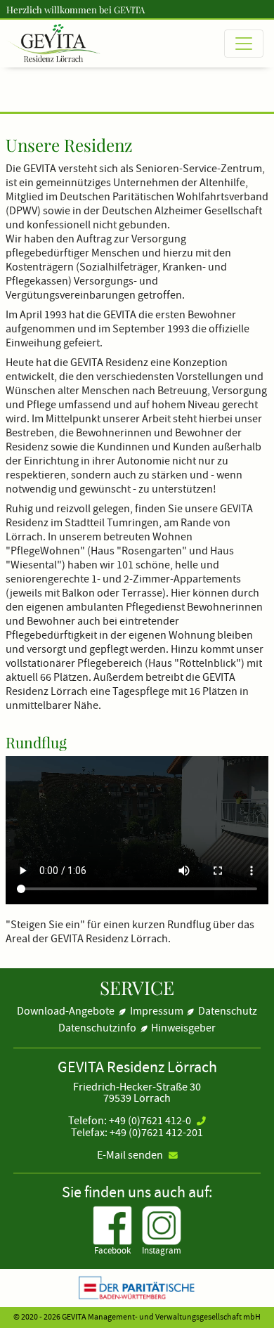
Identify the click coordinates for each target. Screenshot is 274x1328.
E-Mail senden (130, 1155)
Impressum (156, 1011)
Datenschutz (227, 1011)
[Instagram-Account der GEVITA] (161, 1223)
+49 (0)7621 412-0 (150, 1121)
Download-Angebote (66, 1011)
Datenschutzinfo (97, 1028)
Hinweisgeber (183, 1028)
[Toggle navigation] (243, 44)
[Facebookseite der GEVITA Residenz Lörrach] (112, 1223)
